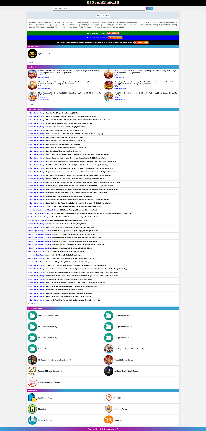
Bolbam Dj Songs (103, 15)
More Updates (32, 303)
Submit (149, 8)
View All (30, 62)
